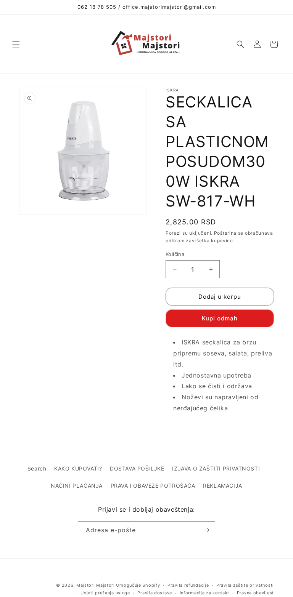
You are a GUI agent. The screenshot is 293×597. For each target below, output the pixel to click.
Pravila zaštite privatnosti (245, 585)
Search (37, 468)
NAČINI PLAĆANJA (77, 485)
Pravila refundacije (188, 585)
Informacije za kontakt (204, 592)
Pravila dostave (154, 592)
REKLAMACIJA (222, 485)
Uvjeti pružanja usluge (105, 592)
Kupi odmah (220, 318)
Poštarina (226, 233)
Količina (175, 254)
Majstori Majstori (95, 585)
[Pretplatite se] (206, 530)
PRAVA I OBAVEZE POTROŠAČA (153, 485)
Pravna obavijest (255, 592)
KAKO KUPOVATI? (78, 468)
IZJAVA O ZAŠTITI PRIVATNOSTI (216, 468)
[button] (16, 44)
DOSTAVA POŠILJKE (137, 468)
